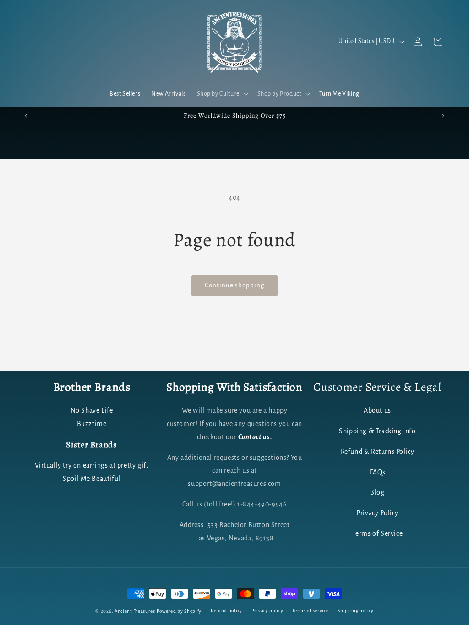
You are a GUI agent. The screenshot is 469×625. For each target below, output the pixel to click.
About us (377, 410)
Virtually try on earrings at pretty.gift (92, 465)
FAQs (377, 472)
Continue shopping (234, 285)
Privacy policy (267, 610)
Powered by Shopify (179, 611)
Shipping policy (356, 610)
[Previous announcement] (26, 115)
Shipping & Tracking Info (377, 431)
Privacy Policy (377, 513)
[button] (221, 93)
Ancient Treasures (135, 611)
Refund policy (226, 610)
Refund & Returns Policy (377, 451)
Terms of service (310, 610)
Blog (377, 492)
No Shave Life (92, 410)
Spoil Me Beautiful (91, 478)
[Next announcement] (443, 115)
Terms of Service (377, 533)
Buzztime (92, 423)
